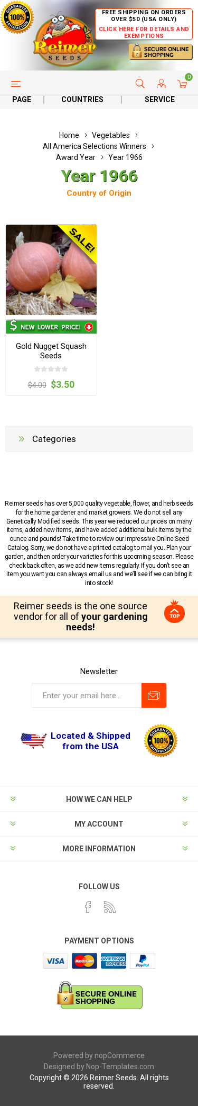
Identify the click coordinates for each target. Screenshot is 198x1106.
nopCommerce (120, 1055)
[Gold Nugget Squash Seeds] (51, 270)
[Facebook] (88, 907)
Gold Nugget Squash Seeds (51, 350)
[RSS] (109, 907)
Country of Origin (99, 193)
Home (69, 135)
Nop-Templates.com (120, 1066)
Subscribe (154, 695)
